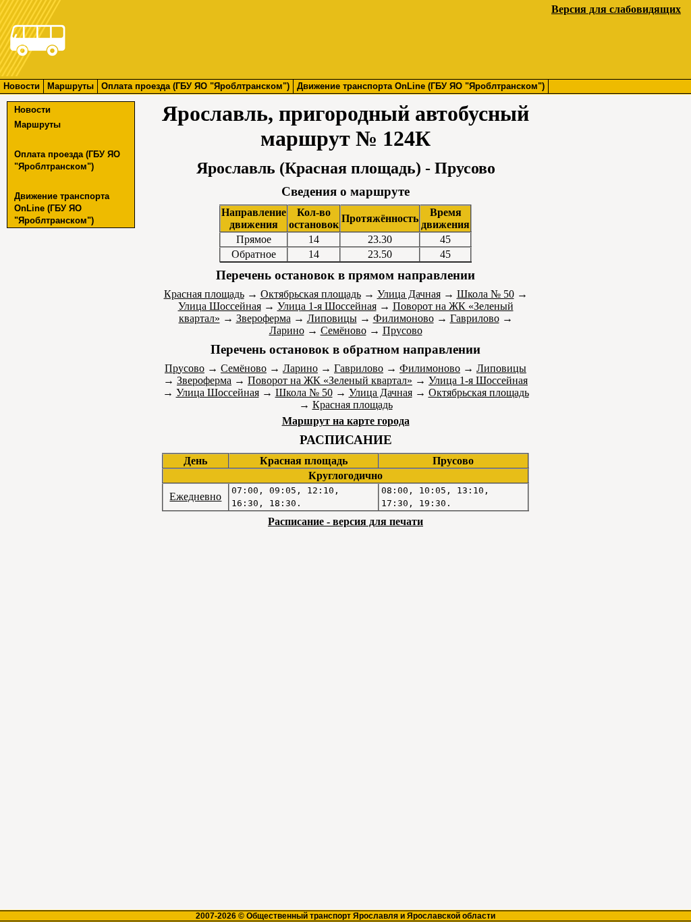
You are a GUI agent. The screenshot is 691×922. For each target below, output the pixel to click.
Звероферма (263, 318)
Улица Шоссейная (219, 306)
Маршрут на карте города (346, 421)
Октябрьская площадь (310, 294)
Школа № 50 (485, 294)
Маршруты (70, 86)
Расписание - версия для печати (345, 521)
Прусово (402, 330)
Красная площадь (204, 294)
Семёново (343, 330)
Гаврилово (474, 318)
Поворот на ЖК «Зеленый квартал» (330, 380)
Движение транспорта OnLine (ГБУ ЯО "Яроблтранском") (421, 86)
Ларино (286, 330)
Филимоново (403, 318)
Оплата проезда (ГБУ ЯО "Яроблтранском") (195, 86)
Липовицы (332, 318)
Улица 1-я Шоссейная (327, 306)
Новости (21, 86)
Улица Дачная (409, 294)
